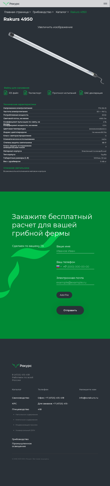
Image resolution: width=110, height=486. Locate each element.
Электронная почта (70, 278)
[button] (105, 3)
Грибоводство (20, 439)
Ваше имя (63, 246)
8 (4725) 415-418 (21, 374)
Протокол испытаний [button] (64, 93)
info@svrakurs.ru (88, 397)
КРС (14, 403)
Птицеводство (20, 409)
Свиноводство (20, 397)
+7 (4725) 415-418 (54, 397)
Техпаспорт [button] (35, 93)
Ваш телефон (65, 262)
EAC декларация (94, 93)
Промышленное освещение (22, 445)
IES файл (13, 93)
